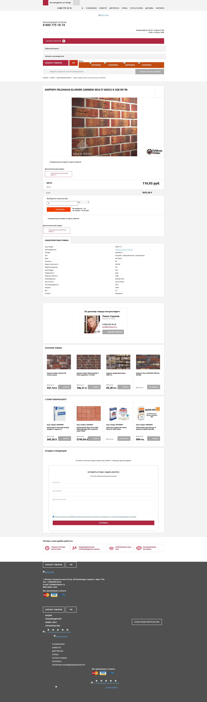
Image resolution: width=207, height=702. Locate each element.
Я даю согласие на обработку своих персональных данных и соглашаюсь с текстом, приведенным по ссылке (95, 517)
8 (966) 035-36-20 (109, 324)
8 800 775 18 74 (64, 8)
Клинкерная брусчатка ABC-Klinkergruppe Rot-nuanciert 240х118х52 (88, 429)
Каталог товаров (53, 564)
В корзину (60, 209)
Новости (103, 8)
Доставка (149, 8)
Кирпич (52, 78)
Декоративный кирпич (64, 78)
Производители (53, 619)
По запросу (153, 387)
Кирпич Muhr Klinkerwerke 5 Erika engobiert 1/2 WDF (88, 374)
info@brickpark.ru (57, 584)
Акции (48, 615)
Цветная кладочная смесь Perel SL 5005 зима (116, 428)
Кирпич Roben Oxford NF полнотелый (56, 374)
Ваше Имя (56, 482)
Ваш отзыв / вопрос (59, 499)
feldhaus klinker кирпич (124, 250)
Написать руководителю (54, 56)
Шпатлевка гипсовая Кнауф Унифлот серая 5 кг (58, 428)
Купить (66, 387)
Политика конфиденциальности (68, 665)
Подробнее (59, 367)
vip (73, 63)
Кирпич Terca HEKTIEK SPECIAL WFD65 (148, 374)
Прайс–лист (51, 622)
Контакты (160, 8)
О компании (91, 8)
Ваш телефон (57, 491)
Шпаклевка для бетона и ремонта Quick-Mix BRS (146, 428)
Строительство (52, 626)
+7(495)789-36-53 (54, 582)
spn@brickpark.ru (109, 327)
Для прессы (114, 8)
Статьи (124, 8)
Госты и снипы (136, 8)
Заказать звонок (114, 332)
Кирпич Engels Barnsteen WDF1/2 (115, 374)
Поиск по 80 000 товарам (150, 72)
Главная (45, 78)
